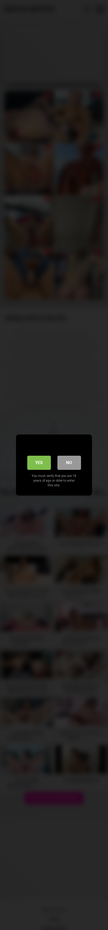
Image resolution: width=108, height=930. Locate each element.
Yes (39, 462)
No (69, 462)
